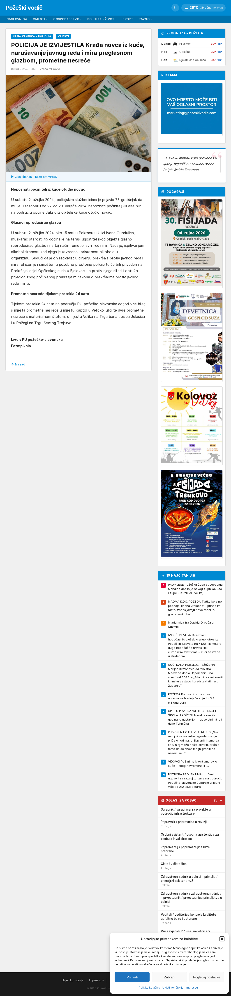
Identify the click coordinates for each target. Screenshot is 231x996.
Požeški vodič (24, 7)
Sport (127, 19)
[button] (222, 939)
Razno (145, 19)
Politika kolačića (149, 987)
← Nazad (18, 364)
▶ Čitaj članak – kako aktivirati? (34, 176)
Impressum (193, 987)
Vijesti (40, 19)
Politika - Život (102, 19)
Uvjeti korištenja (172, 987)
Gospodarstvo (67, 19)
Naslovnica (17, 19)
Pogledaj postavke (206, 977)
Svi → (218, 800)
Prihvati (132, 977)
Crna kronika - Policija (32, 36)
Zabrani (169, 977)
